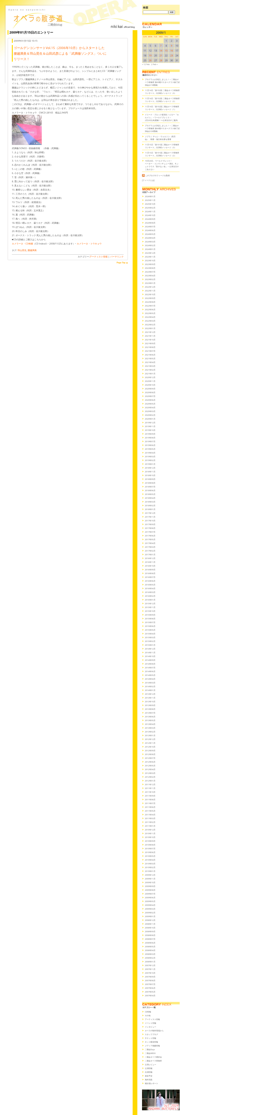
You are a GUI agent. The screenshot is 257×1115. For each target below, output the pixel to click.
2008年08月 (150, 935)
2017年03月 (150, 547)
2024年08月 (150, 222)
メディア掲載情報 (152, 1045)
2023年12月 (150, 253)
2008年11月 (150, 924)
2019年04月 (150, 452)
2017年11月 (150, 516)
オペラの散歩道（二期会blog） (71, 18)
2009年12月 (150, 875)
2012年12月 (150, 739)
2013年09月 (150, 705)
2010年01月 (150, 871)
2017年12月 (150, 513)
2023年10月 (150, 260)
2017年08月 (150, 528)
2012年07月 (150, 758)
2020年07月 (150, 396)
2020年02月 (150, 415)
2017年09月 (150, 524)
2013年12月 (150, 694)
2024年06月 (150, 230)
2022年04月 (150, 317)
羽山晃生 (22, 250)
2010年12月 (150, 829)
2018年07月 (150, 486)
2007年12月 (150, 965)
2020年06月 (150, 400)
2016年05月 (150, 584)
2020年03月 (150, 411)
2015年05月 (150, 630)
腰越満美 (32, 250)
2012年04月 (150, 769)
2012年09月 (150, 750)
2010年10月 (150, 837)
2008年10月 (150, 927)
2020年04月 (150, 407)
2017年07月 (150, 532)
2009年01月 (150, 916)
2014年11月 (150, 652)
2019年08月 (150, 437)
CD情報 (148, 1011)
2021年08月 (150, 347)
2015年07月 (150, 622)
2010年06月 (150, 852)
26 (150, 60)
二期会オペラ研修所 (153, 1060)
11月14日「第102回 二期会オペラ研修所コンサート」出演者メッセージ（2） (162, 100)
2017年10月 (150, 520)
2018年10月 (150, 475)
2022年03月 (150, 320)
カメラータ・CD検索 (22, 243)
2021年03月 (150, 366)
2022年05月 (150, 313)
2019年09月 (150, 434)
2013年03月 (150, 728)
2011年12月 (150, 784)
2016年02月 (150, 596)
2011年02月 (150, 822)
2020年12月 (150, 377)
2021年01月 (150, 373)
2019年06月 (150, 445)
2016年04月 (150, 588)
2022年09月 (150, 298)
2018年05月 (150, 494)
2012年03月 (150, 773)
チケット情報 (150, 1038)
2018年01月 (150, 509)
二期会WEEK (150, 1053)
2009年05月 (150, 901)
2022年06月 (150, 309)
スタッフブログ (151, 1034)
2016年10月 (150, 565)
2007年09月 (150, 976)
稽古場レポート (151, 1083)
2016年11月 (150, 562)
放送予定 (148, 1075)
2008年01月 (150, 961)
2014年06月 (150, 671)
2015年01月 (150, 645)
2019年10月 (150, 430)
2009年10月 (150, 882)
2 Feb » (154, 64)
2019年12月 (150, 422)
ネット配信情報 (151, 1042)
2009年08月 (150, 890)
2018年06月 (150, 490)
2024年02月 (150, 245)
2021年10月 (150, 339)
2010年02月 (150, 867)
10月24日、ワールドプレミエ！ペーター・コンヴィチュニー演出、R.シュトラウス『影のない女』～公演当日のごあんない (162, 165)
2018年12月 (150, 467)
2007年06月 (150, 988)
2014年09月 (150, 660)
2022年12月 (150, 287)
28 (161, 60)
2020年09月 (150, 388)
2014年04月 (150, 679)
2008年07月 (150, 939)
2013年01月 (150, 735)
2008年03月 (150, 954)
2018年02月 (150, 505)
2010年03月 (150, 863)
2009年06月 (150, 897)
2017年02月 (150, 550)
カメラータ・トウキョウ (89, 243)
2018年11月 (150, 471)
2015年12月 (150, 603)
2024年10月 (150, 215)
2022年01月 (150, 328)
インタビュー (150, 1026)
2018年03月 (150, 501)
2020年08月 (150, 392)
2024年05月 (150, 234)
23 (171, 55)
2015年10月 (150, 611)
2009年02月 (150, 912)
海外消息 (148, 1079)
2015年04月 (150, 633)
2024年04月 (150, 238)
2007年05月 (150, 991)
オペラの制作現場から (154, 1030)
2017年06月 (150, 535)
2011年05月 (150, 810)
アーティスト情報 (99, 256)
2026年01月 (150, 196)
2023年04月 (150, 275)
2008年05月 (150, 946)
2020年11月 (150, 381)
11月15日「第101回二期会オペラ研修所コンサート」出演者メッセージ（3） (162, 146)
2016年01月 (150, 599)
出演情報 (148, 1072)
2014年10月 (150, 656)
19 (150, 55)
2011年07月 (150, 803)
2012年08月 (150, 754)
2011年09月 (150, 795)
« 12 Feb (146, 64)
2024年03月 (150, 241)
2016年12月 (150, 558)
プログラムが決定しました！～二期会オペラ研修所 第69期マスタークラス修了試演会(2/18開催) (162, 82)
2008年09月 (150, 931)
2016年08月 (150, 573)
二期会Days (150, 1049)
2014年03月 (150, 682)
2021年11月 (150, 336)
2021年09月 (150, 343)
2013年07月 (150, 712)
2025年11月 (150, 200)
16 (171, 50)
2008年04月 (150, 950)
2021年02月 (150, 369)
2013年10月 (150, 701)
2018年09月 (150, 479)
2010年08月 (150, 844)
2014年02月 (150, 686)
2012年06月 (150, 761)
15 (166, 50)
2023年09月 (150, 264)
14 (161, 50)
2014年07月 (150, 667)
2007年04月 (150, 995)
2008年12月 (150, 920)
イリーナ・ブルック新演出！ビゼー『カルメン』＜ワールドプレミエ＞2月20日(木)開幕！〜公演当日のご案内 (162, 117)
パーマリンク (117, 256)
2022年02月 (150, 324)
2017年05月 (150, 539)
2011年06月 (150, 807)
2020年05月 (150, 403)
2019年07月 (150, 441)
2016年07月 (150, 577)
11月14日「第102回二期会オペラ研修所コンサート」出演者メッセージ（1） (162, 108)
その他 (148, 1015)
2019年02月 (150, 460)
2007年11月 (150, 969)
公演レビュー (150, 1064)
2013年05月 (150, 720)
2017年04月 (150, 543)
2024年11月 (150, 211)
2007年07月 (150, 984)
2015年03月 (150, 637)
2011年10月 (150, 792)
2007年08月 (150, 980)
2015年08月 (150, 618)
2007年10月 (150, 973)
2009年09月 (150, 886)
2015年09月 (150, 614)
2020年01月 (150, 418)
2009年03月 (150, 908)
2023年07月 (150, 271)
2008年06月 (150, 942)
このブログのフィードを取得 (157, 175)
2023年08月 (150, 268)
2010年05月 (150, 856)
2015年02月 (150, 641)
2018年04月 (150, 498)
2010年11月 (150, 833)
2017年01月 (150, 554)
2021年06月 (150, 354)
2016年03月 (150, 592)
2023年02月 (150, 279)
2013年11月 (150, 697)
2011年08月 (150, 799)
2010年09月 (150, 841)
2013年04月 (150, 724)
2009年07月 (150, 893)
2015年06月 (150, 626)
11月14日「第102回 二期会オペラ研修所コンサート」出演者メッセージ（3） (162, 91)
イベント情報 (150, 1023)
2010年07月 (150, 848)
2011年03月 (150, 818)
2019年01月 (150, 464)
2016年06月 (150, 581)
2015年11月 (150, 607)
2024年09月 (150, 219)
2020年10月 (150, 385)
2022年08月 (150, 302)
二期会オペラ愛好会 (153, 1057)
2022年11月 (150, 290)
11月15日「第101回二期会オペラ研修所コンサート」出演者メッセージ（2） (162, 154)
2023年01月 (150, 283)
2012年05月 (150, 765)
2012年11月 (150, 743)
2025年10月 (150, 204)
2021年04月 (150, 362)
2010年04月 (150, 859)
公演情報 (148, 1068)
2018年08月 (150, 483)
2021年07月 (150, 351)
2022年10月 (150, 294)
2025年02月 (150, 207)
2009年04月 (150, 905)
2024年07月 (150, 226)
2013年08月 (150, 709)
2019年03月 (150, 456)
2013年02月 (150, 731)
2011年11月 (150, 788)
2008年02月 (150, 957)
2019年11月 (150, 426)
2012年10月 (150, 746)
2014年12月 (150, 648)
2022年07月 (150, 305)
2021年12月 (150, 332)
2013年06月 (150, 716)
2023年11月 (150, 256)
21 (161, 55)
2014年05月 (150, 675)
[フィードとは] (148, 180)
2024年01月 (150, 249)
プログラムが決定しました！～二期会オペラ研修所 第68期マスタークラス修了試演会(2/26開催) (162, 128)
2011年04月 (150, 814)
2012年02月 (150, 777)
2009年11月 (150, 878)
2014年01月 (150, 690)
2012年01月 (150, 780)
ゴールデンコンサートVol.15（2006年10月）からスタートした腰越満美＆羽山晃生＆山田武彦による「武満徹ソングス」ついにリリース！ (60, 53)
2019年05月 (150, 449)
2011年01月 (150, 826)
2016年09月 (150, 569)
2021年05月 (150, 358)
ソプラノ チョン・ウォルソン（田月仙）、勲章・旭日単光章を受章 (160, 138)
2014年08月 (150, 663)
